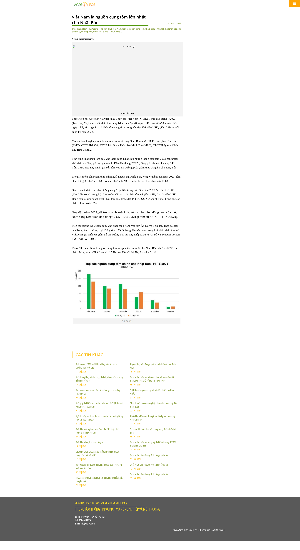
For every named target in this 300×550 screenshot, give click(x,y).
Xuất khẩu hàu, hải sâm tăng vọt (90, 442)
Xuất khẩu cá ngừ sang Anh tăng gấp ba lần (149, 455)
